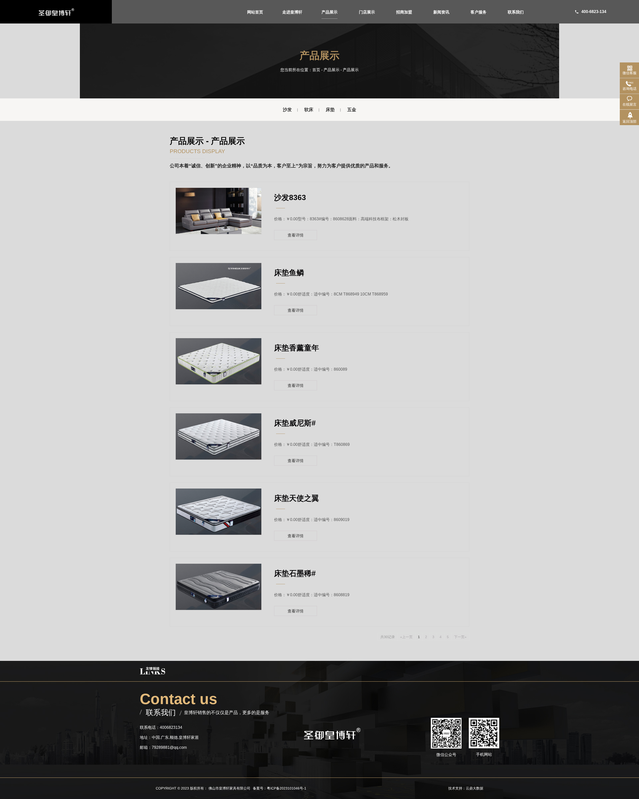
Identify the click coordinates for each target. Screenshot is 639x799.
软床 (308, 109)
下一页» (460, 637)
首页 (316, 70)
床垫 (330, 109)
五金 (351, 109)
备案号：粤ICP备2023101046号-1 (279, 788)
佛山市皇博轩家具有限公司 (229, 788)
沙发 (287, 109)
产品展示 (331, 70)
